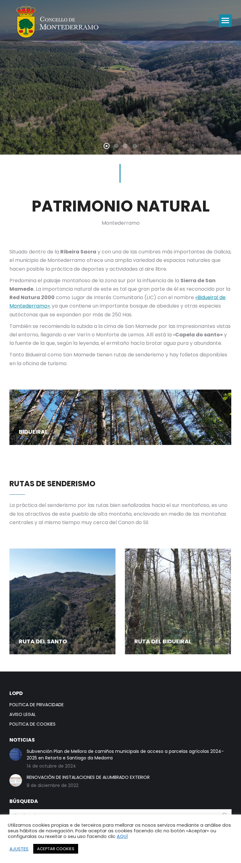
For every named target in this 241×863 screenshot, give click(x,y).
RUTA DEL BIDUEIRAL (162, 641)
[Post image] (120, 417)
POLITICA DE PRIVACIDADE (36, 705)
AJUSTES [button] (19, 849)
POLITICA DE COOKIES (32, 724)
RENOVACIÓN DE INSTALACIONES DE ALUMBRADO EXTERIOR (88, 777)
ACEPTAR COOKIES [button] (55, 849)
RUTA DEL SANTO (43, 641)
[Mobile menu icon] (225, 20)
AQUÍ (122, 836)
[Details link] (26, 418)
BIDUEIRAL (33, 432)
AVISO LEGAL (22, 714)
